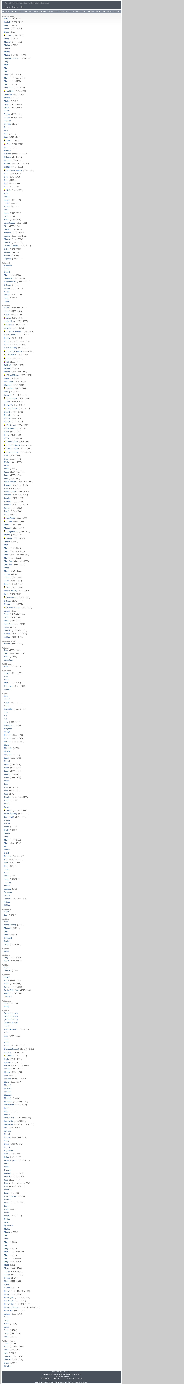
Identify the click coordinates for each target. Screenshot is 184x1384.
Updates (91, 11)
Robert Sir (8, 1310)
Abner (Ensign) (10, 1029)
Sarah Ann (8, 624)
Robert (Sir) (8, 1297)
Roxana (7, 288)
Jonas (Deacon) (10, 1196)
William (7, 255)
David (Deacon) (10, 348)
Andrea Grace (9, 321)
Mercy (6, 568)
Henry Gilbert (12, 442)
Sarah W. (7, 882)
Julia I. (6, 1216)
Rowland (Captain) (14, 170)
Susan (6, 627)
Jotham (7, 820)
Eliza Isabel (8, 382)
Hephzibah (8, 1150)
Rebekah (7, 689)
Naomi (6, 111)
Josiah (6, 679)
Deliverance (11, 355)
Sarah (6, 210)
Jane (6, 478)
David (6, 341)
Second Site (58, 1382)
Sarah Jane (8, 660)
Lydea (6, 32)
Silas (6, 226)
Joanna (7, 781)
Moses (6, 104)
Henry (6, 435)
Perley (6, 1006)
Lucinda (7, 22)
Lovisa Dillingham (11, 990)
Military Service (65, 11)
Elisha (6, 745)
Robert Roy (65, 1376)
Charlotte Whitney (14, 331)
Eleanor (7, 742)
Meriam (7, 98)
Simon (6, 229)
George (7, 269)
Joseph (6, 508)
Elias (6, 1075)
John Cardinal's (49, 1382)
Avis (6, 722)
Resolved (7, 856)
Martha (7, 48)
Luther (6, 29)
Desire (6, 1059)
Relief (6, 853)
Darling (7, 338)
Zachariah (8, 997)
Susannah (8, 892)
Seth (6, 1353)
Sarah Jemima (9, 223)
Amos (6, 980)
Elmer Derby (9, 1105)
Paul (6, 134)
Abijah (6, 706)
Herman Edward (13, 445)
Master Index (27, 11)
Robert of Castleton (11, 1307)
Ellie (6, 392)
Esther (6, 758)
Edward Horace (13, 375)
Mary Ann (8, 561)
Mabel (6, 525)
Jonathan (7, 495)
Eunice (7, 1114)
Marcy (6, 39)
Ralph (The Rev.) (11, 282)
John (6, 488)
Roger (6, 961)
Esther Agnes (12, 398)
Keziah (7, 1219)
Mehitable (10, 91)
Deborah (7, 735)
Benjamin (8, 728)
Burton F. (8, 1052)
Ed (8, 362)
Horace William (13, 449)
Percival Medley (10, 591)
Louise (9, 521)
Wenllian (7, 1366)
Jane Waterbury (10, 482)
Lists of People (53, 11)
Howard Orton (12, 452)
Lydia (9, 35)
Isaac (6, 456)
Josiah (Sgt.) (9, 817)
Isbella (6, 462)
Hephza (7, 1147)
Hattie (6, 432)
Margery (7, 42)
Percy (6, 594)
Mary (6, 61)
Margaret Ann (12, 531)
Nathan (7, 114)
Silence (7, 886)
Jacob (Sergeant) (10, 1160)
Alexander (8, 265)
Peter (9, 140)
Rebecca (7, 150)
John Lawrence (10, 491)
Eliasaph (7, 1079)
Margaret (7, 528)
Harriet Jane (11, 425)
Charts (84, 11)
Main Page (6, 11)
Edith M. (7, 365)
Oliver (6, 577)
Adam (6, 912)
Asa (5, 715)
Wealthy (7, 993)
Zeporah (7, 259)
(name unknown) (11, 1013)
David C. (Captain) (14, 351)
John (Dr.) (8, 1190)
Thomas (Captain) (11, 246)
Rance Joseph (12, 597)
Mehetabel (8, 278)
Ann (6, 1036)
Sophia (7, 301)
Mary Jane (8, 88)
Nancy (6, 1003)
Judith (6, 827)
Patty (6, 130)
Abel (6, 696)
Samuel (7, 197)
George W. (8, 405)
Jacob (6, 465)
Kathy (6, 514)
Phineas (7, 850)
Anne (6, 1042)
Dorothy (7, 1062)
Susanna (7, 889)
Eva (5, 1128)
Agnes (6, 967)
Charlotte (7, 328)
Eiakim (7, 1065)
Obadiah (7, 121)
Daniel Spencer (10, 335)
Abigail (7, 308)
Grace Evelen (12, 409)
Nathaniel (8, 938)
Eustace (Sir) (9, 1118)
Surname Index (16, 11)
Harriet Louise (9, 428)
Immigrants (76, 11)
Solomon (7, 233)
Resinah (7, 160)
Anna (6, 1039)
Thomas (7, 239)
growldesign (84, 1382)
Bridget (7, 732)
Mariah (7, 45)
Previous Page (107, 11)
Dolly (6, 984)
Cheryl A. (10, 1056)
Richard (7, 163)
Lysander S (8, 1226)
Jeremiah (7, 485)
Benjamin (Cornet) (11, 1049)
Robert (6, 1291)
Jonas (6, 1193)
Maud (6, 1265)
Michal (7, 101)
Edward (7, 368)
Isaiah (6, 1157)
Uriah (6, 249)
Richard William (13, 608)
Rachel (7, 941)
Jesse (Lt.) (8, 1177)
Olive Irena (8, 686)
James (6, 472)
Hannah (7, 272)
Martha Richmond (11, 58)
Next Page (116, 11)
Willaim (7, 252)
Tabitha (7, 236)
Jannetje (7, 774)
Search (98, 11)
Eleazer (7, 1072)
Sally (6, 193)
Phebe (6, 1281)
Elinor (6, 1082)
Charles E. (11, 325)
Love (6, 19)
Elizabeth (7, 385)
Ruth (6, 174)
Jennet (6, 1167)
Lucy (6, 25)
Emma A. (8, 395)
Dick (8, 358)
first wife (7, 1131)
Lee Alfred (11, 518)
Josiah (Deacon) (10, 814)
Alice (8, 318)
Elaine (6, 378)
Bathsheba (8, 725)
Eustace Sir (8, 1121)
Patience (7, 127)
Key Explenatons (40, 11)
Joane (6, 777)
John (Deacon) (10, 925)
